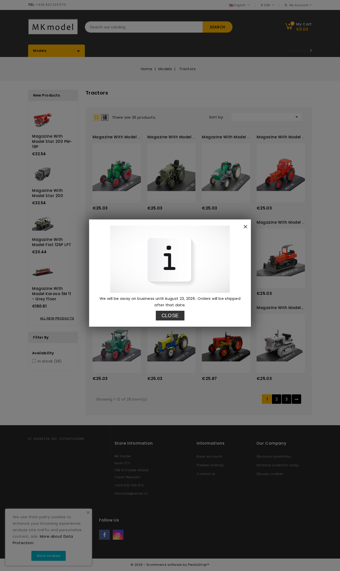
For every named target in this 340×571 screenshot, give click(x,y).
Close (170, 315)
